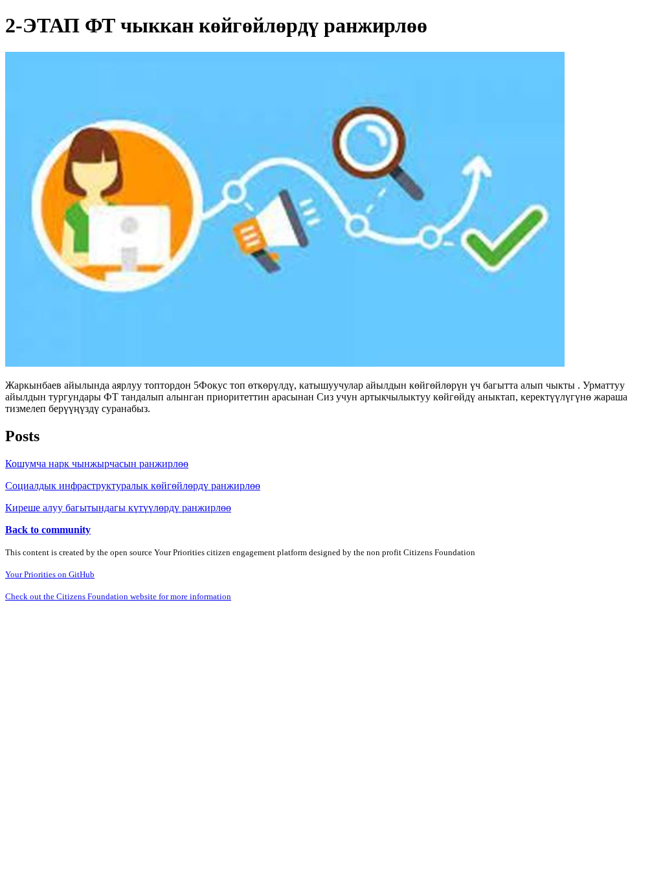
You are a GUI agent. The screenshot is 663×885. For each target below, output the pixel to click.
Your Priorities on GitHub (50, 574)
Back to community (48, 529)
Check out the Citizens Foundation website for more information (118, 596)
